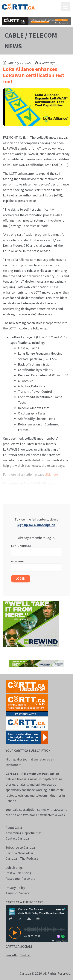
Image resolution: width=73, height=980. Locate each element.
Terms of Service (17, 893)
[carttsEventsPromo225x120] (27, 704)
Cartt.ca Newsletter (19, 853)
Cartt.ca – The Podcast (22, 858)
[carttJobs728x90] (36, 21)
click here (51, 474)
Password (18, 561)
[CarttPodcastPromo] (27, 723)
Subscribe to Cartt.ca (20, 847)
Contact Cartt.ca (17, 838)
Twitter (25, 955)
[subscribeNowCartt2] (27, 686)
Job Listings (14, 867)
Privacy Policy (15, 887)
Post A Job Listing (18, 873)
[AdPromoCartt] (27, 737)
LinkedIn (12, 955)
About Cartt (14, 827)
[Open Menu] (65, 6)
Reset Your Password (20, 878)
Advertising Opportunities (24, 833)
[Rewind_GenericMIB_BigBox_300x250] (31, 623)
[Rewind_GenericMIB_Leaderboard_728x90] (36, 663)
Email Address (21, 545)
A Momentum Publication (40, 773)
